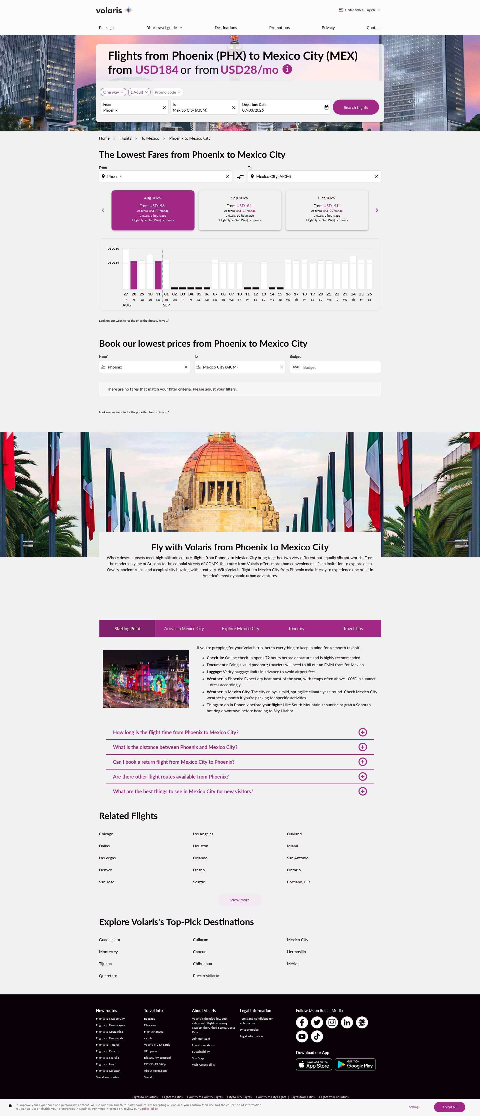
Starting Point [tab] (127, 628)
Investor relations (203, 1045)
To (174, 104)
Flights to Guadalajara (110, 1025)
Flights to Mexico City (110, 1018)
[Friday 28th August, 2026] (133, 275)
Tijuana (105, 963)
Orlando (200, 857)
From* (103, 356)
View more (240, 899)
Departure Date (254, 104)
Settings (414, 1107)
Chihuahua (202, 963)
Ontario (294, 869)
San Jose (106, 881)
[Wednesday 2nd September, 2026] (174, 288)
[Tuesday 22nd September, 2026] (337, 276)
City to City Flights (239, 1097)
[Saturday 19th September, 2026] (312, 276)
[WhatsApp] (362, 1022)
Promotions (279, 27)
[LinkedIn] (347, 1022)
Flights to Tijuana (107, 1044)
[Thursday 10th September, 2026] (239, 275)
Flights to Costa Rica (109, 1031)
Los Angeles (203, 833)
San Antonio (297, 857)
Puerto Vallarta (206, 975)
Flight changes (153, 1031)
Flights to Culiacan (108, 1070)
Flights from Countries (333, 1097)
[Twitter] (317, 1022)
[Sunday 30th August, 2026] (150, 271)
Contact (374, 27)
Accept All (449, 1107)
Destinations (226, 27)
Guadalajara (109, 939)
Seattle (199, 881)
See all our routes (107, 1077)
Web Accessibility (203, 1064)
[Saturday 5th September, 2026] (199, 288)
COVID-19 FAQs (155, 1064)
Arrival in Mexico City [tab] (184, 628)
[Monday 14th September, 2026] (272, 288)
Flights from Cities (302, 1097)
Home (104, 138)
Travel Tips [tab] (353, 628)
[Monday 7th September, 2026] (215, 274)
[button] (240, 732)
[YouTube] (302, 1036)
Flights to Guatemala (109, 1038)
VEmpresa (150, 1051)
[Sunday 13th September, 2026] (263, 275)
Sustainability (201, 1051)
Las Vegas (107, 857)
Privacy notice (249, 1029)
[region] (240, 1107)
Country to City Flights (271, 1097)
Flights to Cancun (107, 1051)
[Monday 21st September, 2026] (329, 274)
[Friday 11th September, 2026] (247, 288)
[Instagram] (332, 1022)
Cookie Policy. (149, 1108)
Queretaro (108, 975)
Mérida (293, 963)
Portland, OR (298, 881)
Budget (295, 356)
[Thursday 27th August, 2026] (125, 269)
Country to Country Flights (204, 1097)
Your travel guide (165, 27)
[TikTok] (317, 1036)
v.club (148, 1038)
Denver (105, 869)
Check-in (150, 1025)
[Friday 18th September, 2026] (304, 274)
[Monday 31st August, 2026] (158, 275)
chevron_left (103, 210)
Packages (107, 27)
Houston (200, 845)
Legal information (251, 1036)
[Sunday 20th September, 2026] (321, 274)
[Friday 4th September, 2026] (191, 288)
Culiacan (200, 939)
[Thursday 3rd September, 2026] (182, 288)
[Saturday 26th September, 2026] (369, 274)
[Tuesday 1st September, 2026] (166, 274)
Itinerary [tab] (296, 628)
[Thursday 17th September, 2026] (296, 274)
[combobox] (132, 110)
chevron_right (377, 210)
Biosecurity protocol (157, 1057)
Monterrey (108, 951)
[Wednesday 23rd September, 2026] (345, 275)
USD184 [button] (157, 69)
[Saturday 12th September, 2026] (255, 288)
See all (148, 1077)
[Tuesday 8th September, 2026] (223, 275)
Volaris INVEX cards (157, 1044)
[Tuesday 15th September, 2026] (280, 288)
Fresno (199, 869)
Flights (125, 138)
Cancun (199, 951)
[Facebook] (302, 1022)
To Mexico (150, 138)
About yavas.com (155, 1070)
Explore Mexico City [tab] (240, 628)
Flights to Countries (145, 1097)
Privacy (328, 27)
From (107, 104)
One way (111, 92)
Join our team (201, 1038)
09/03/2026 (253, 110)
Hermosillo (296, 951)
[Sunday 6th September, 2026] (207, 288)
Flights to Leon (106, 1064)
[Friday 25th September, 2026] (361, 274)
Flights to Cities (172, 1097)
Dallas (104, 845)
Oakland (294, 833)
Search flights (356, 107)
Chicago (106, 833)
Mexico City (297, 939)
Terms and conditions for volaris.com (256, 1021)
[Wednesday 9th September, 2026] (231, 275)
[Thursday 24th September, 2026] (353, 272)
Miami (292, 845)
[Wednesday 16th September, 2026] (288, 274)
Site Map (198, 1058)
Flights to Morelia (107, 1057)
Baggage (149, 1018)
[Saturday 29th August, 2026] (142, 274)
